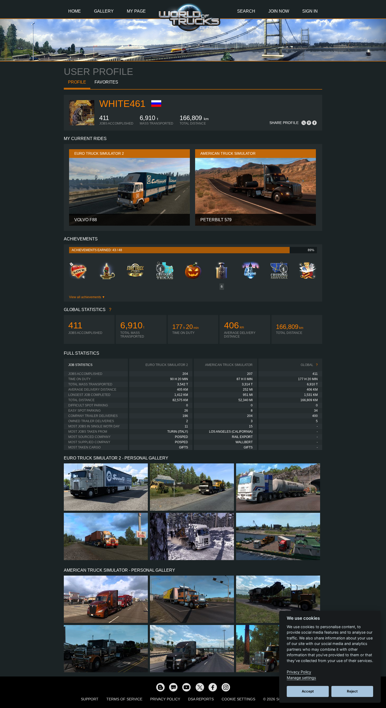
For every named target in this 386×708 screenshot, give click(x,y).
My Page (136, 11)
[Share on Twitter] (303, 122)
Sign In (310, 11)
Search (246, 11)
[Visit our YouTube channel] (186, 687)
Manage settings (301, 677)
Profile (77, 82)
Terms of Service (124, 699)
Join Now (278, 11)
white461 (122, 103)
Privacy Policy (165, 699)
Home (74, 11)
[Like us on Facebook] (212, 687)
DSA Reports (201, 699)
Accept (308, 691)
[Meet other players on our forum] (173, 687)
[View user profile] (81, 124)
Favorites (106, 82)
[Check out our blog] (160, 687)
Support (89, 699)
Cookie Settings (238, 699)
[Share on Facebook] (314, 122)
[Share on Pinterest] (309, 122)
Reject (352, 691)
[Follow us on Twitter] (199, 687)
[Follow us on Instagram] (226, 687)
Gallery (104, 11)
